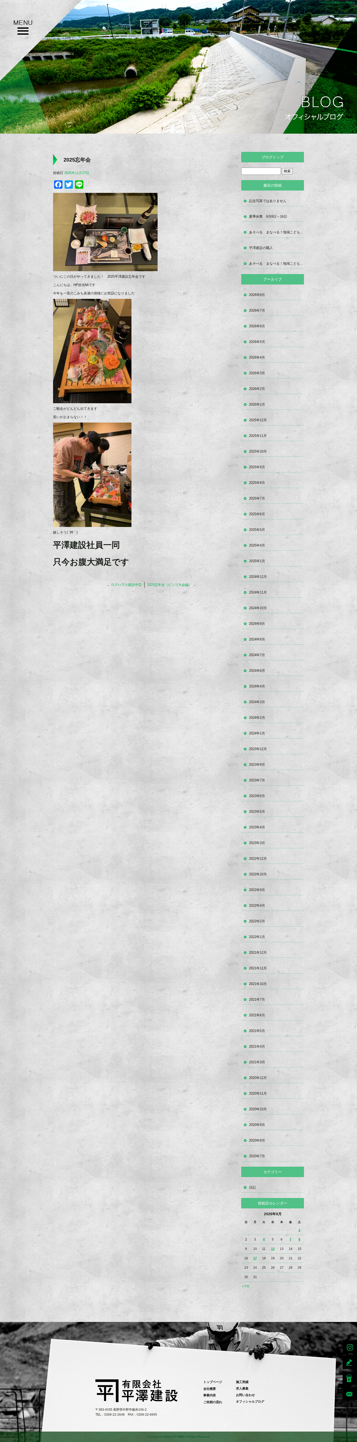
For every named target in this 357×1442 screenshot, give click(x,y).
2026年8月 (257, 295)
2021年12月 (258, 952)
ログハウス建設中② (124, 585)
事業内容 (209, 1395)
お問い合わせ (245, 1395)
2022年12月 (258, 859)
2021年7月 (257, 999)
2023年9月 (257, 765)
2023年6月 (257, 796)
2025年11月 (258, 436)
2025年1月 (257, 561)
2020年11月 (258, 1093)
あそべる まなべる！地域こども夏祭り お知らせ (276, 232)
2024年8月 (257, 639)
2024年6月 (257, 671)
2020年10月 (258, 1109)
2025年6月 (257, 514)
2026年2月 (257, 389)
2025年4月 (257, 545)
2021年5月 (257, 1031)
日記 (252, 1187)
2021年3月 (257, 1062)
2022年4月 (257, 905)
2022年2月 (257, 921)
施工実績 (242, 1382)
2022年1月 (257, 937)
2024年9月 (257, 624)
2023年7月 (257, 780)
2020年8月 (257, 1140)
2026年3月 (257, 373)
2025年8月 (257, 483)
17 (255, 1258)
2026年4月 (257, 357)
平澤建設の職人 (261, 248)
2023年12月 (258, 749)
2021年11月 (258, 968)
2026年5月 (257, 342)
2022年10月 (258, 874)
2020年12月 (258, 1078)
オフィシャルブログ (250, 1401)
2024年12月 (258, 577)
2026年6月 (257, 326)
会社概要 (209, 1389)
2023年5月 (257, 812)
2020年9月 (257, 1125)
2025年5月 (257, 530)
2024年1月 (257, 733)
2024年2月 (257, 718)
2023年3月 (257, 843)
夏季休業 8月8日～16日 (268, 216)
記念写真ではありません (267, 201)
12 (273, 1249)
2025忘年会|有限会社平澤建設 (337, 2)
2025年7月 (257, 498)
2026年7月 (257, 310)
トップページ (212, 1382)
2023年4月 (257, 827)
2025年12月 (258, 420)
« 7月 (245, 1286)
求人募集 (242, 1388)
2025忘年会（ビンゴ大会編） (171, 585)
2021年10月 (258, 984)
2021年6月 (257, 1015)
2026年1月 (257, 404)
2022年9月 (257, 890)
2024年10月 (258, 608)
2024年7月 (257, 655)
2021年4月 (257, 1046)
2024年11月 (258, 592)
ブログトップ (273, 157)
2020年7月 (257, 1156)
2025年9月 (257, 467)
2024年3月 (257, 702)
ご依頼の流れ (212, 1402)
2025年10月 (258, 451)
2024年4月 (257, 686)
